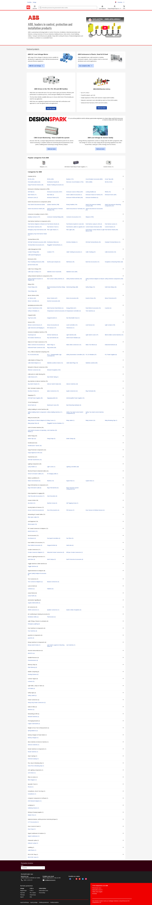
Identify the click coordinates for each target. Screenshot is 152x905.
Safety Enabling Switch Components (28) (37, 412)
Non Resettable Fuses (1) (72, 318)
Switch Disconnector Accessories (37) (94, 209)
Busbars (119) (69, 179)
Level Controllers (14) (71, 325)
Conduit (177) (50, 252)
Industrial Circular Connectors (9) (55, 552)
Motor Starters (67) (52, 298)
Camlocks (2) (31, 588)
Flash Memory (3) (32, 667)
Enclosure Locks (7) (33, 197)
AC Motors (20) (32, 298)
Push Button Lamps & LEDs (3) (94, 224)
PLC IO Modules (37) (91, 354)
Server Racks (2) (32, 405)
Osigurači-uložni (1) (52, 318)
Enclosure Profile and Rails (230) (74, 197)
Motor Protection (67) (110, 298)
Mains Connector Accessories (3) (36, 344)
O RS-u (31, 890)
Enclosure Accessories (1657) (54, 192)
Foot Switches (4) (32, 631)
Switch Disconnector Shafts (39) (36, 208)
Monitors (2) (31, 709)
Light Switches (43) (71, 335)
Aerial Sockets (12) (32, 531)
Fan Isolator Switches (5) (34, 337)
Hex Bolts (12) (31, 503)
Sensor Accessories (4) (53, 325)
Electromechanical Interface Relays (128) (56, 287)
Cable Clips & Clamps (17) (34, 271)
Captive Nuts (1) (90, 480)
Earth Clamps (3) (51, 559)
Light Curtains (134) (110, 325)
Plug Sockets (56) (51, 347)
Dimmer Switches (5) (52, 335)
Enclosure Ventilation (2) (92, 197)
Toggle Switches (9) (33, 566)
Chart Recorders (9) (52, 496)
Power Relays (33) (32, 287)
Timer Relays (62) (32, 291)
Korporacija (33, 895)
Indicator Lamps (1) (33, 843)
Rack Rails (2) (50, 194)
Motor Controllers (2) (33, 301)
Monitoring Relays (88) (72, 287)
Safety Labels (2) (32, 695)
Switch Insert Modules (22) (73, 337)
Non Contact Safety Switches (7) (55, 278)
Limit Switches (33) (52, 430)
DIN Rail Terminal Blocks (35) (93, 242)
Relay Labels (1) (70, 420)
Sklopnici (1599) (90, 217)
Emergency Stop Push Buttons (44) (37, 229)
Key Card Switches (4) (52, 337)
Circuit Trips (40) (109, 179)
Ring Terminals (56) (90, 391)
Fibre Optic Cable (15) (33, 517)
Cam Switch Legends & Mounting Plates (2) (55, 645)
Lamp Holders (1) (32, 466)
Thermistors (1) (70, 328)
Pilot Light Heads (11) (52, 229)
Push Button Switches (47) (35, 227)
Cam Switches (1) (70, 645)
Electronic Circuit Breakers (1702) (74, 182)
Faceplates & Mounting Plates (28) (114, 262)
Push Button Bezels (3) (53, 224)
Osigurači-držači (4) (52, 545)
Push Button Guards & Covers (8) (75, 224)
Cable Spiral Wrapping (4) (34, 255)
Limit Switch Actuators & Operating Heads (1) (37, 430)
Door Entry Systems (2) (53, 510)
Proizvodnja (42, 892)
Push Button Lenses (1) (111, 224)
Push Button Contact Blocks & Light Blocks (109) (95, 230)
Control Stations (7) (110, 227)
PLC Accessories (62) (33, 354)
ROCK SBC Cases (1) (33, 857)
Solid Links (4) (69, 545)
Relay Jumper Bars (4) (33, 423)
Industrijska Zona (43, 890)
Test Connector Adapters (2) (35, 581)
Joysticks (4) (31, 638)
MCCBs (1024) (108, 182)
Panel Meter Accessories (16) (93, 308)
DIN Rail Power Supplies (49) (35, 398)
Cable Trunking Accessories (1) (74, 252)
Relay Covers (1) (51, 420)
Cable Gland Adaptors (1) (34, 363)
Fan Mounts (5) (32, 538)
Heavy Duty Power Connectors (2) (37, 702)
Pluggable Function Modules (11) (55, 423)
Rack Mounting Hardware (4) (73, 405)
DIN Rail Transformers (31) (35, 459)
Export (22, 897)
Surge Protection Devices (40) (35, 185)
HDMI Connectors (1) (33, 610)
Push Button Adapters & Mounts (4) (37, 224)
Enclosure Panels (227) (53, 197)
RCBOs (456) (50, 179)
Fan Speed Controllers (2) (53, 538)
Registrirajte (23, 890)
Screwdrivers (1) (32, 794)
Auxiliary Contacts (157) (34, 217)
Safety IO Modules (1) (33, 311)
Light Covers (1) (51, 466)
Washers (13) (50, 480)
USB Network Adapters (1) (34, 801)
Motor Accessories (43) (72, 298)
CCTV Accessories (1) (33, 822)
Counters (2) (108, 308)
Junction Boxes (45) (33, 264)
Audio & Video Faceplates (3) (73, 610)
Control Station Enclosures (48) (94, 227)
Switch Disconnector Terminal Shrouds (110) (55, 209)
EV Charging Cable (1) (52, 473)
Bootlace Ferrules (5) (33, 391)
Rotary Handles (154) (71, 204)
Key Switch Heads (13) (33, 384)
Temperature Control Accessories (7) (56, 311)
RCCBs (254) (31, 179)
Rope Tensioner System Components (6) (72, 488)
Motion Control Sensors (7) (35, 325)
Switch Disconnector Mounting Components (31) (113, 205)
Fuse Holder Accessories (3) (35, 545)
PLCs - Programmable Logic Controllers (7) (54, 355)
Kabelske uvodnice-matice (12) (55, 363)
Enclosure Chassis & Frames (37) (94, 194)
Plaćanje (22, 895)
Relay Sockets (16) (90, 420)
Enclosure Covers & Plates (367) (74, 192)
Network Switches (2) (33, 716)
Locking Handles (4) (91, 192)
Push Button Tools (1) (53, 227)
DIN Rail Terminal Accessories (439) (37, 242)
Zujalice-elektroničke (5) (34, 603)
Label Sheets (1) (32, 850)
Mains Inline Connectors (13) (73, 344)
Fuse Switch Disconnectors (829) (36, 204)
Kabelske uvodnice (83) (91, 363)
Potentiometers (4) (33, 660)
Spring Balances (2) (33, 730)
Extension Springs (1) (33, 758)
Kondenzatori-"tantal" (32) (35, 445)
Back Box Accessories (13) (92, 262)
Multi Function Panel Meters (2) (55, 308)
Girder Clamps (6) (70, 438)
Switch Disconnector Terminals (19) (75, 208)
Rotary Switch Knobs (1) (34, 645)
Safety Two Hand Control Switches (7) (95, 412)
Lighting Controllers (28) (72, 466)
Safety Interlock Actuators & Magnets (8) (35, 279)
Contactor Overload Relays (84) (55, 217)
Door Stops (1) (32, 829)
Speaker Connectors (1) (53, 610)
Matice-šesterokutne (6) (34, 480)
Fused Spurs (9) (32, 335)
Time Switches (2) (90, 311)
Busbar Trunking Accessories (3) (55, 185)
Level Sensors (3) (90, 325)
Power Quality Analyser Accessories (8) (37, 574)
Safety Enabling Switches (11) (54, 412)
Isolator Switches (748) (53, 204)
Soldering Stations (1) (33, 808)
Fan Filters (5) (69, 538)
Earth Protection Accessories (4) (74, 559)
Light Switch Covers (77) (92, 335)
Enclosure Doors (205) (110, 194)
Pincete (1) (30, 787)
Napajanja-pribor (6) (52, 398)
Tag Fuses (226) (32, 318)
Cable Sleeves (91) (32, 377)
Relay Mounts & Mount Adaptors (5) (37, 420)
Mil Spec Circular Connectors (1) (74, 552)
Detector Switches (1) (33, 744)
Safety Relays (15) (90, 287)
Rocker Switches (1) (33, 751)
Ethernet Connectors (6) (34, 370)
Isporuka (22, 892)
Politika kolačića (54, 902)
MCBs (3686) (89, 182)
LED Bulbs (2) (31, 688)
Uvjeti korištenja (24, 902)
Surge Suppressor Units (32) (35, 452)
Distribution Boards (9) (53, 182)
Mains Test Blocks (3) (91, 344)
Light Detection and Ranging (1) (36, 328)
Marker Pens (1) (32, 815)
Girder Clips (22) (32, 438)
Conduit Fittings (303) (33, 252)
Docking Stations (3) (33, 674)
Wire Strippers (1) (32, 780)
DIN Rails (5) (31, 192)
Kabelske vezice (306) (71, 271)
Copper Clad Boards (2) (34, 723)
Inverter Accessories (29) (53, 301)
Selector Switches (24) (72, 384)
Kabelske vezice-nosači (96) (54, 271)
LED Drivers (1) (32, 773)
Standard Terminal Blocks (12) (112, 242)
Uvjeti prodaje (33, 902)
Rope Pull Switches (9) (53, 487)
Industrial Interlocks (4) (111, 344)
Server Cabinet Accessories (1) (74, 194)
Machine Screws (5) (52, 503)
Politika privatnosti (44, 902)
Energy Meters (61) (71, 308)
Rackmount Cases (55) (53, 405)
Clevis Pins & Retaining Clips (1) (36, 766)
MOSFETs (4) (31, 653)
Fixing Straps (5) (51, 438)
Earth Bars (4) (31, 559)
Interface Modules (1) (72, 242)
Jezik (22, 865)
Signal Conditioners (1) (33, 836)
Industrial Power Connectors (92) (36, 347)
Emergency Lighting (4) (34, 624)
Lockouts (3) (31, 681)
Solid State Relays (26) (110, 287)
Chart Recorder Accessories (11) (36, 496)
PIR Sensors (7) (70, 510)
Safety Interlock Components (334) (114, 278)
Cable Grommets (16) (110, 252)
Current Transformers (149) (35, 308)
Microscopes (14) (32, 524)
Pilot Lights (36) (70, 229)
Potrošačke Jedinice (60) (34, 182)
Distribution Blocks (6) (53, 242)
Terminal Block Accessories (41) (36, 245)
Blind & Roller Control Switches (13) (114, 335)
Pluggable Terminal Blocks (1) (54, 245)
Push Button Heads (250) (111, 229)
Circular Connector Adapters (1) (36, 552)
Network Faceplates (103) (53, 370)
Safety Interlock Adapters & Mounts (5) (95, 279)
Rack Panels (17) (32, 194)
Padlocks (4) (50, 588)
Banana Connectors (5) (53, 581)
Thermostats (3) (51, 617)
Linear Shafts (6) (32, 595)
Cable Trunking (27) (90, 252)
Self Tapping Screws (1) (72, 503)
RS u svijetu (33, 892)
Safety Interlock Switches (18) (74, 278)
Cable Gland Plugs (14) (72, 363)
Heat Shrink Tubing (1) (52, 377)
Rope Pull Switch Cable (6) (34, 487)
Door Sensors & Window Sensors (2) (95, 510)
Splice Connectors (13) (53, 391)
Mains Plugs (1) (51, 344)
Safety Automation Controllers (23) (75, 354)
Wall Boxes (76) (70, 262)
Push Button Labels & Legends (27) (75, 227)
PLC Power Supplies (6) (111, 354)
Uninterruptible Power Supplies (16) (75, 398)
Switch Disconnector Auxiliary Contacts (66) (93, 205)
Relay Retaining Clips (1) (111, 420)
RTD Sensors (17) (51, 328)
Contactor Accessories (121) (73, 217)
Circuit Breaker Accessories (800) (94, 179)
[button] (35, 7)
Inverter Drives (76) (91, 298)
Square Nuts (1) (70, 480)
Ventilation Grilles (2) (33, 617)
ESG (31, 897)
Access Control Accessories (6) (36, 510)
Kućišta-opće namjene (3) (53, 262)
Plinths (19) (108, 192)
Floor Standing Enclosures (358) (36, 262)
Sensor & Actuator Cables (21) (36, 473)
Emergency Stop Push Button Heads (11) (37, 234)
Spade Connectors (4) (72, 391)
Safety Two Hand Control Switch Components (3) (74, 412)
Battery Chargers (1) (33, 737)
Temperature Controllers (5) (73, 311)
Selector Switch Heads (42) (54, 384)
